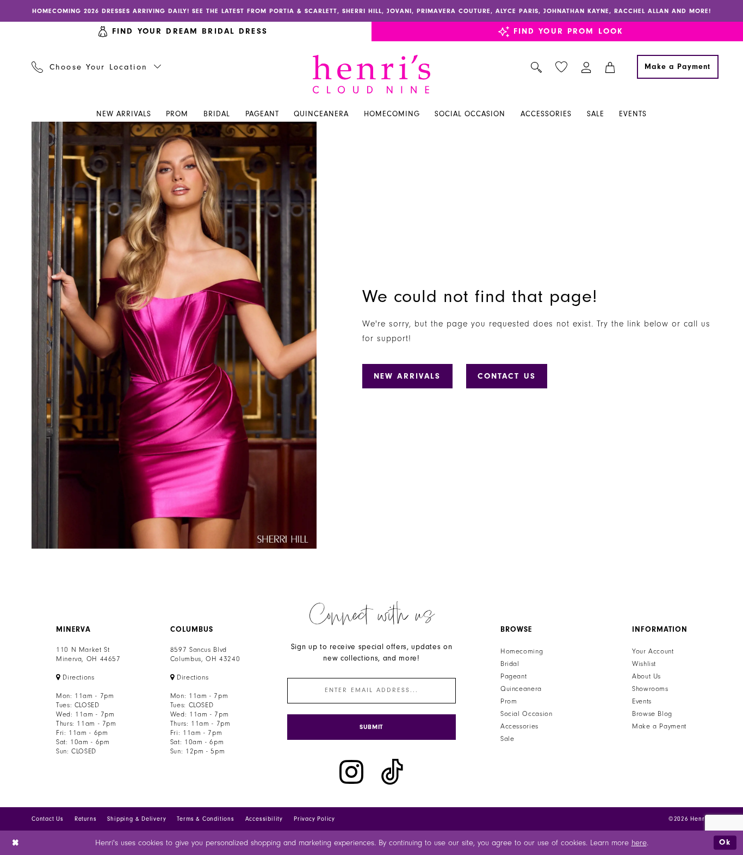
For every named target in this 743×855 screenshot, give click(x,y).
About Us (646, 676)
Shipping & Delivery (136, 818)
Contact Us (507, 376)
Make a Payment (659, 726)
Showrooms (650, 689)
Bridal (509, 664)
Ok (725, 842)
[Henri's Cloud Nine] (371, 74)
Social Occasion (526, 714)
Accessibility (264, 818)
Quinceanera (521, 689)
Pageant (513, 676)
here (639, 842)
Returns (86, 818)
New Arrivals (407, 376)
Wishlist (644, 664)
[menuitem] (96, 67)
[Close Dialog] (16, 842)
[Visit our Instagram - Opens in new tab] (351, 772)
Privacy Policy (314, 818)
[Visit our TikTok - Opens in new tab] (392, 772)
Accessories (519, 726)
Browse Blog (652, 714)
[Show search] (536, 67)
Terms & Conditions (205, 818)
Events (642, 701)
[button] (586, 67)
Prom (508, 701)
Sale (507, 739)
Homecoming (521, 651)
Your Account (653, 651)
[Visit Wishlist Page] (561, 67)
